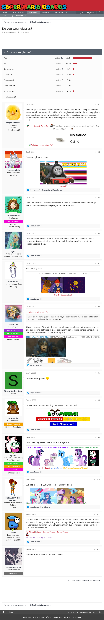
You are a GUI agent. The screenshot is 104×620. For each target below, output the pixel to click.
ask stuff (63, 186)
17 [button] (59, 58)
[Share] (95, 104)
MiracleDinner (17, 256)
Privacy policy (85, 612)
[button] (66, 12)
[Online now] (13, 167)
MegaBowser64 (10, 32)
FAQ (11, 15)
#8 (99, 400)
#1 (99, 104)
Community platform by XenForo (44, 617)
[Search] (100, 12)
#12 (98, 549)
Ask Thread (30, 532)
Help (95, 612)
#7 (99, 373)
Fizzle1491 (17, 540)
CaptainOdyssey (14, 226)
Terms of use (73, 612)
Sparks (17, 473)
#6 (99, 306)
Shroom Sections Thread (45, 532)
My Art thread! (44, 468)
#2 (99, 152)
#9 (99, 437)
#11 (98, 514)
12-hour (10, 612)
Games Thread (62, 532)
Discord (46, 12)
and (47, 190)
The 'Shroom (18, 12)
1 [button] (59, 69)
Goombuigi (17, 427)
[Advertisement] (52, 41)
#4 (99, 233)
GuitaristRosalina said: (36, 312)
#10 (98, 479)
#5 (99, 263)
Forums (33, 12)
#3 (99, 197)
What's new (19, 15)
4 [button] (59, 63)
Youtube (64, 295)
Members (59, 12)
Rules (5, 15)
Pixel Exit (77, 617)
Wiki (5, 12)
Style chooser (3, 612)
